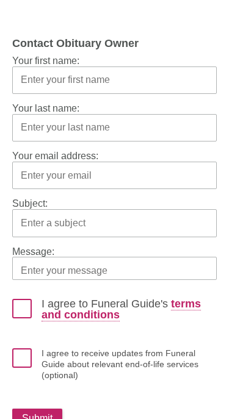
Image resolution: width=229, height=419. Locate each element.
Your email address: (55, 156)
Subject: (30, 203)
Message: (33, 251)
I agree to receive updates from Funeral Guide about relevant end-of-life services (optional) (120, 363)
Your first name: (45, 61)
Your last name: (45, 108)
